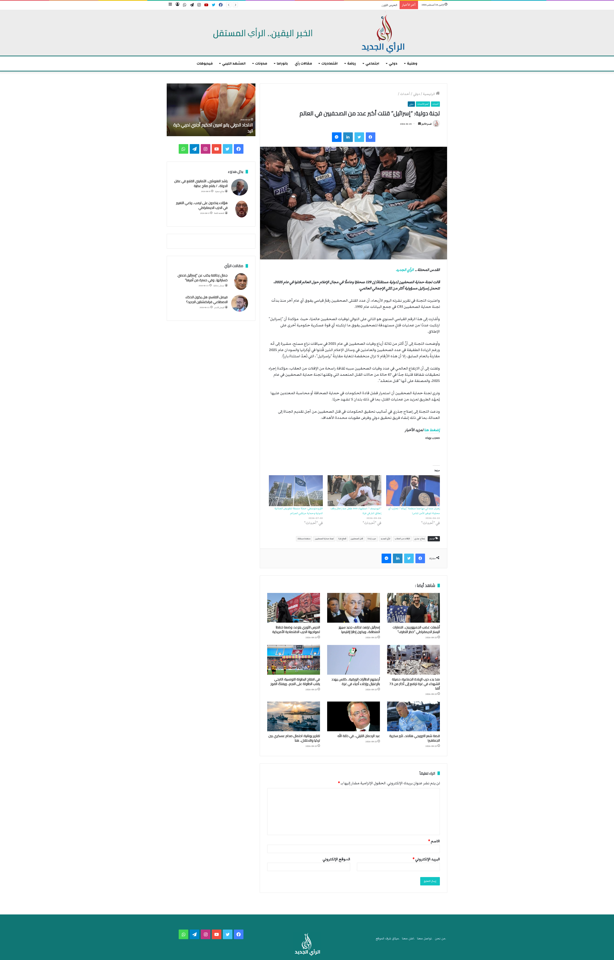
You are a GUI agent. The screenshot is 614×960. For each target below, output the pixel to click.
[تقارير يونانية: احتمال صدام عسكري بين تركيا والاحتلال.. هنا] (293, 716)
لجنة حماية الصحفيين (324, 538)
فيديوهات (205, 63)
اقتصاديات (329, 63)
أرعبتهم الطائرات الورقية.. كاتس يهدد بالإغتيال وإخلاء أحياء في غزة (355, 681)
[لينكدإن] (348, 137)
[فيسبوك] (370, 137)
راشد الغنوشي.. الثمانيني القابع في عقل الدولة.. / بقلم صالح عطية (201, 183)
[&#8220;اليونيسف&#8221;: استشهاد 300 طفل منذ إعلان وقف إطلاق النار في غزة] (354, 490)
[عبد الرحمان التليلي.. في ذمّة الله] (353, 716)
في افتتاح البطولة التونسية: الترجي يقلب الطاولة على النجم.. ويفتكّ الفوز (295, 681)
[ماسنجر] (337, 137)
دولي (393, 63)
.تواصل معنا (424, 938)
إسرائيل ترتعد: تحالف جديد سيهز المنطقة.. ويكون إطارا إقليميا (359, 629)
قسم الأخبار (426, 124)
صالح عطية (219, 191)
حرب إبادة (371, 538)
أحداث (405, 94)
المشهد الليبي (234, 63)
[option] (211, 109)
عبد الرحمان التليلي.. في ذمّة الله (358, 736)
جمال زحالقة (218, 285)
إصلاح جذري (419, 538)
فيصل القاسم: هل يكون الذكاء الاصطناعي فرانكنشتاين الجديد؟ (206, 299)
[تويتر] (359, 137)
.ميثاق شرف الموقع (388, 938)
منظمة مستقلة (304, 538)
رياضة (351, 63)
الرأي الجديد (405, 270)
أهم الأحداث (423, 104)
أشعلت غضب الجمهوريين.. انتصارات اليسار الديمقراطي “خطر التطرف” (416, 629)
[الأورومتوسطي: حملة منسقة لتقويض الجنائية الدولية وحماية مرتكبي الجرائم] (296, 490)
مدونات (261, 63)
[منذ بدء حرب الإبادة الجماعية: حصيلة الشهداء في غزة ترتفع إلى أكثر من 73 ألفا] (413, 660)
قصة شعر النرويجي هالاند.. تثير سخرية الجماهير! (414, 738)
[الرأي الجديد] (307, 33)
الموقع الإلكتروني (336, 859)
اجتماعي (372, 63)
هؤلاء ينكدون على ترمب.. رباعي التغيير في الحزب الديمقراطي (202, 205)
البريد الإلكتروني (426, 859)
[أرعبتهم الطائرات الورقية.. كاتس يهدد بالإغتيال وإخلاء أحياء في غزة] (353, 660)
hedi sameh (219, 213)
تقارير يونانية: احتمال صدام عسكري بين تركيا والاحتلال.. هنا (294, 738)
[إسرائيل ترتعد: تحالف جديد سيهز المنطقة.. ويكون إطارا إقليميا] (353, 608)
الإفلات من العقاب (402, 538)
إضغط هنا (432, 430)
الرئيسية (429, 94)
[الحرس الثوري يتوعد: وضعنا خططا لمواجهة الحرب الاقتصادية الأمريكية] (293, 608)
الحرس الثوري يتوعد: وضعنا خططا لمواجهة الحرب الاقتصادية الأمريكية (353, 5)
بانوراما (282, 63)
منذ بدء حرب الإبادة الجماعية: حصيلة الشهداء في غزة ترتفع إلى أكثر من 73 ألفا (414, 683)
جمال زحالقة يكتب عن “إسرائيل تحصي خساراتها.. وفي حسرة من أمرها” (202, 277)
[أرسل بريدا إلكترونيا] (419, 124)
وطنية (412, 63)
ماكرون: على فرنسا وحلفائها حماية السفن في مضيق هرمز (214, 128)
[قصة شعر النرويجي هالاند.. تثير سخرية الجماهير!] (413, 716)
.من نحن (440, 938)
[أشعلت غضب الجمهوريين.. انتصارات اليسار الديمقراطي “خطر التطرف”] (413, 608)
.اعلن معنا (408, 938)
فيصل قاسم (219, 307)
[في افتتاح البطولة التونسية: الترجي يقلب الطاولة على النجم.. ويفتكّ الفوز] (293, 660)
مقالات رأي (303, 63)
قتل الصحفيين (357, 538)
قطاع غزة (342, 538)
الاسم (434, 841)
